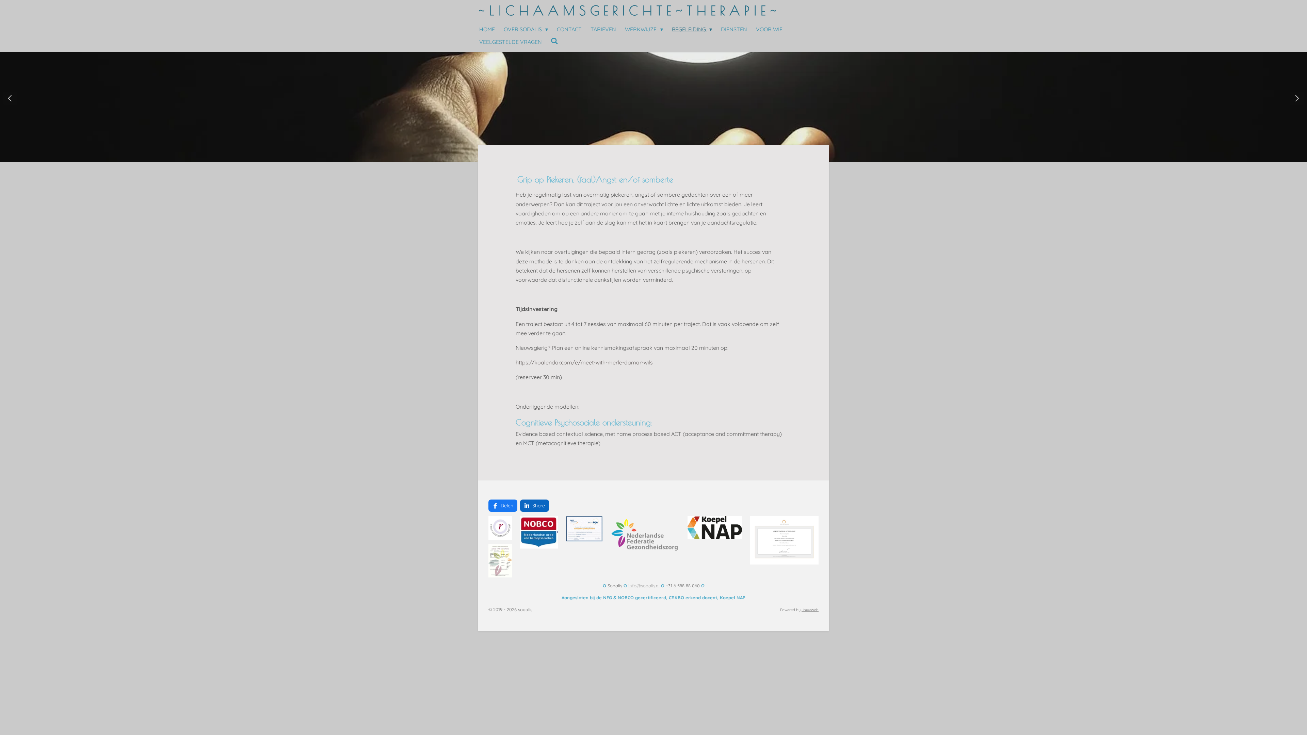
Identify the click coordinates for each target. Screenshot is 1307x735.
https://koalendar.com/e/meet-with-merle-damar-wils (584, 362)
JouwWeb (810, 609)
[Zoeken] (554, 41)
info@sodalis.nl (644, 585)
